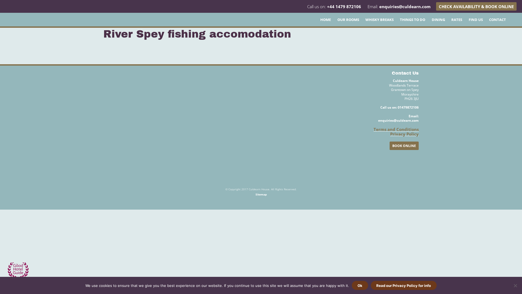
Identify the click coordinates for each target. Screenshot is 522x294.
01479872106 (408, 107)
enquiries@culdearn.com (405, 6)
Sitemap (261, 194)
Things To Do (412, 19)
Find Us (476, 19)
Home (325, 19)
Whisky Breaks (379, 19)
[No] (515, 285)
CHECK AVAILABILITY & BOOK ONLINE (476, 6)
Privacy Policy (404, 134)
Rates (456, 19)
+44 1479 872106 (344, 6)
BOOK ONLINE (404, 146)
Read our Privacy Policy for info (403, 285)
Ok (360, 285)
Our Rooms (348, 19)
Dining (438, 19)
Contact (497, 19)
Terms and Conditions (396, 129)
